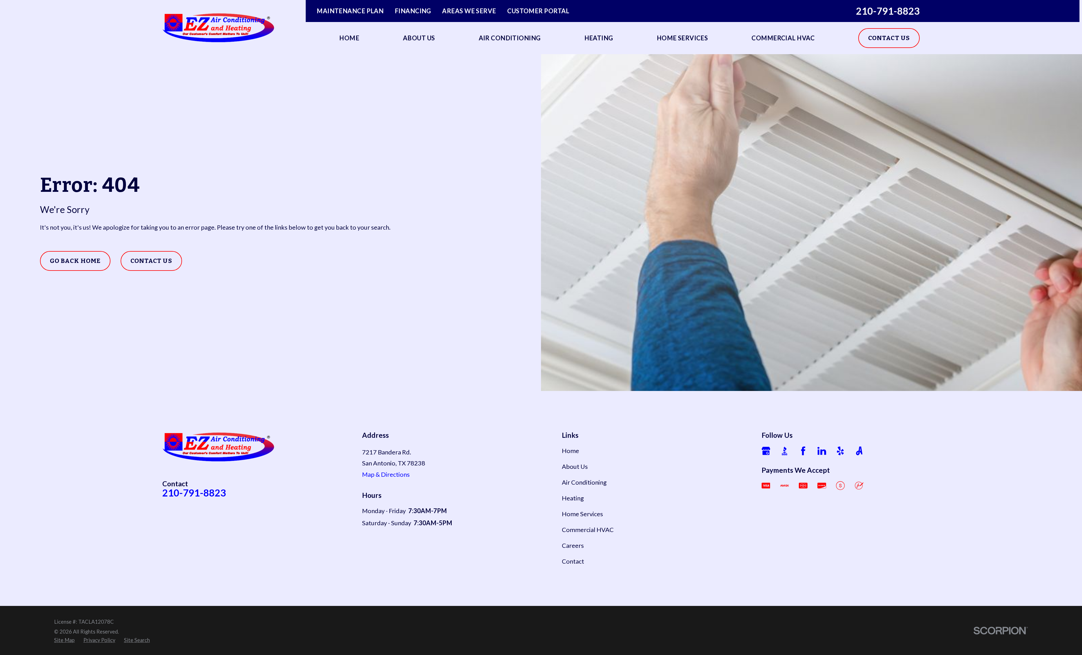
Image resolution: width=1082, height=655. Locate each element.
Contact (573, 561)
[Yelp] (840, 451)
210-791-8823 (888, 11)
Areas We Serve (469, 11)
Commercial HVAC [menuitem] (783, 38)
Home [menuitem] (349, 38)
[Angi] (859, 451)
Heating (573, 498)
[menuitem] (64, 640)
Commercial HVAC (588, 529)
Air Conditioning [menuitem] (510, 38)
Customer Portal (538, 11)
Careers (573, 545)
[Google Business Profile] (766, 451)
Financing (413, 11)
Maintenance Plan (350, 11)
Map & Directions (386, 474)
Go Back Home (75, 261)
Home (570, 450)
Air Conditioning (584, 482)
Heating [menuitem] (598, 38)
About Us (575, 466)
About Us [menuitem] (419, 38)
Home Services (582, 514)
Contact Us (889, 38)
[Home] (218, 27)
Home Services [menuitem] (682, 38)
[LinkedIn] (821, 451)
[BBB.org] (784, 451)
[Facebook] (803, 451)
